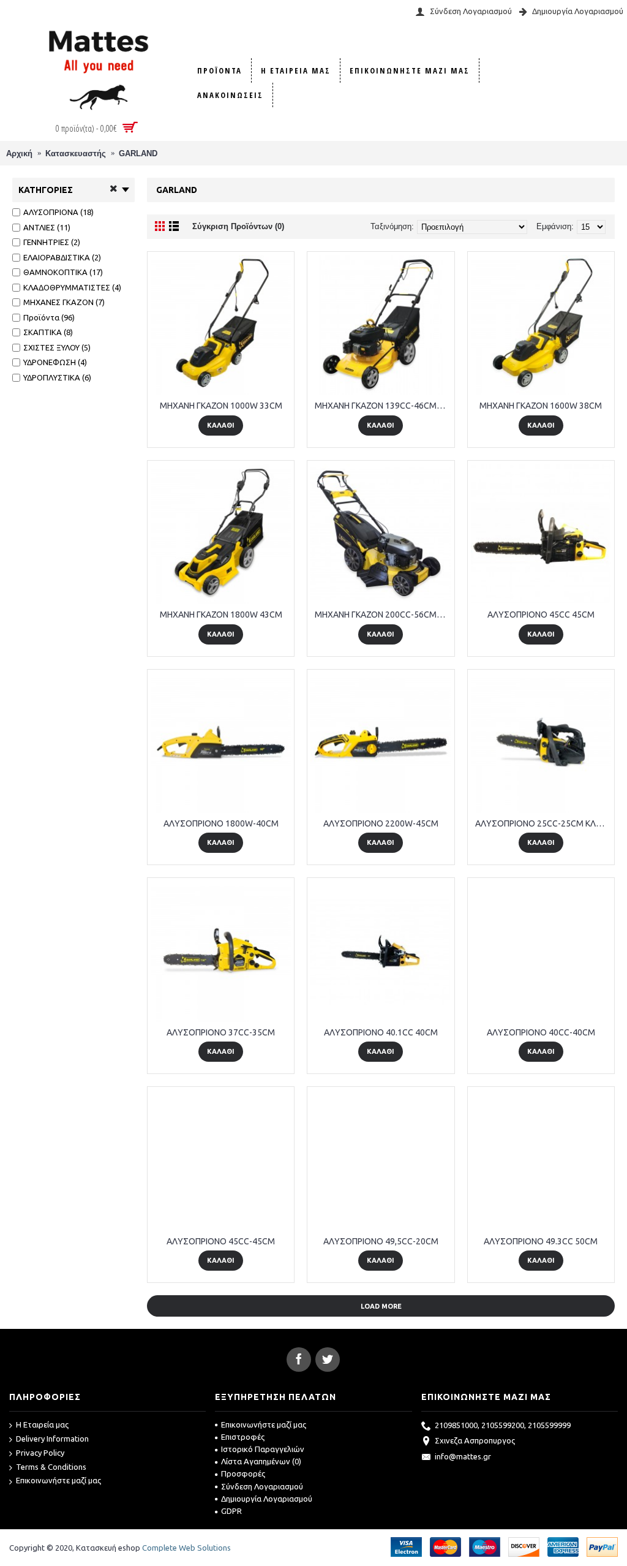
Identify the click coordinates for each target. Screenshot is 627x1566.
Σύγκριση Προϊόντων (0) (238, 226)
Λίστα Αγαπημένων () (261, 1461)
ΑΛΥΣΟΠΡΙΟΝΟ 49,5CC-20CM (380, 1241)
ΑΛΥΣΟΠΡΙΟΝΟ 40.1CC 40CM (381, 1032)
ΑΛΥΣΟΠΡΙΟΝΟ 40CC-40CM (541, 1032)
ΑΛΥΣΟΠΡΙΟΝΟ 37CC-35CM (221, 1032)
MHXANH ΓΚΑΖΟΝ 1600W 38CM (540, 405)
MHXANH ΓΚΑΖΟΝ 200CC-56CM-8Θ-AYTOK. (383, 614)
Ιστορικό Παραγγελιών (262, 1449)
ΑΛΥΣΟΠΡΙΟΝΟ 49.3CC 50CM (541, 1241)
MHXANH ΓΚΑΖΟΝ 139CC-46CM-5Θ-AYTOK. (383, 405)
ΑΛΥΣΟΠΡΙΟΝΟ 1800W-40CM (221, 823)
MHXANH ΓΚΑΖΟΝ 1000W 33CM (221, 405)
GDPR (231, 1511)
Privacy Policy (40, 1452)
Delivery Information (52, 1438)
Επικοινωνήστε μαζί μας (58, 1480)
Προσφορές (243, 1473)
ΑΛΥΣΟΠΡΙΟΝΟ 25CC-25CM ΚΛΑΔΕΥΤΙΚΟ (543, 823)
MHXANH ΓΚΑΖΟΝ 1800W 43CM (221, 614)
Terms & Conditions (51, 1466)
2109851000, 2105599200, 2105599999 (503, 1425)
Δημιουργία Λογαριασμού (266, 1498)
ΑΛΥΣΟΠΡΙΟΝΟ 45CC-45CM (221, 1241)
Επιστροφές (243, 1436)
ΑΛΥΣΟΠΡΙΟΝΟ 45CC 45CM (541, 614)
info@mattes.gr (463, 1456)
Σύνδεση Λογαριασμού (262, 1486)
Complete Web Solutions (186, 1547)
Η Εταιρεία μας (42, 1424)
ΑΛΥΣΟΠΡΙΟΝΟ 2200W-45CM (380, 823)
